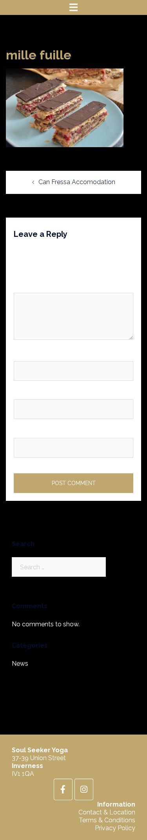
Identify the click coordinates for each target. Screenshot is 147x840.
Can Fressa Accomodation (76, 182)
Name (24, 354)
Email (23, 393)
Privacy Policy (115, 828)
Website (26, 431)
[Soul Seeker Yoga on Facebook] (63, 789)
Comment (30, 286)
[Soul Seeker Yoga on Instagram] (83, 789)
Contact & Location (106, 812)
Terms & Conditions (107, 820)
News (20, 663)
